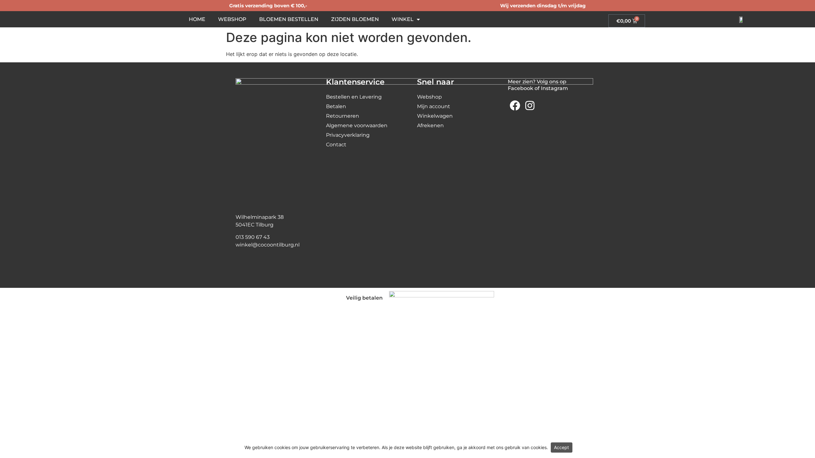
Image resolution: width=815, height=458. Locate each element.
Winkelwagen (435, 116)
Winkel (403, 19)
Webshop (232, 19)
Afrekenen (430, 125)
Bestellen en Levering (354, 97)
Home (197, 19)
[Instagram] (529, 105)
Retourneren (342, 116)
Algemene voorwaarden (356, 125)
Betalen (336, 106)
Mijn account (433, 106)
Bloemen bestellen (288, 19)
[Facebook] (515, 105)
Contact (336, 145)
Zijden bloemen (355, 19)
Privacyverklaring (348, 135)
